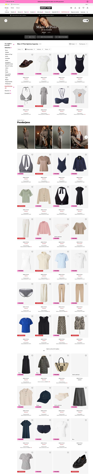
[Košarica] (87, 8)
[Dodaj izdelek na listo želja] (32, 55)
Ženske (6, 7)
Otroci (18, 7)
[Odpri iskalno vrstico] (87, 12)
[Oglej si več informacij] (26, 83)
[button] (73, 44)
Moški (12, 7)
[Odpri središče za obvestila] (79, 8)
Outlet (8, 4)
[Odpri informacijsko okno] (87, 1)
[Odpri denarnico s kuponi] (71, 8)
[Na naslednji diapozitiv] (86, 137)
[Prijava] (75, 8)
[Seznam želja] (83, 8)
